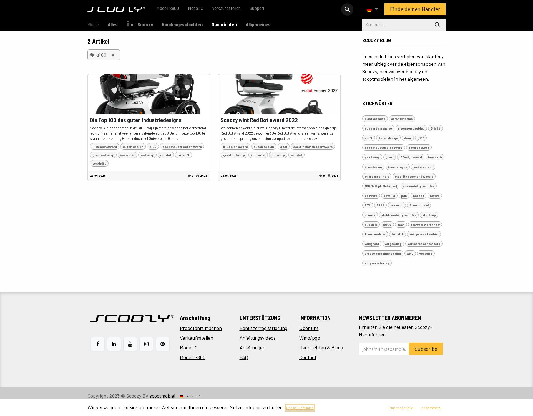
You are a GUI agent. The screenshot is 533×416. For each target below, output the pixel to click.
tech (401, 224)
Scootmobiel (419, 205)
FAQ (244, 357)
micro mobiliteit (377, 176)
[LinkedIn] (114, 344)
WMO (410, 253)
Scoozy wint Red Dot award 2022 (259, 120)
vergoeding (393, 244)
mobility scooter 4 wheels (414, 176)
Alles (113, 24)
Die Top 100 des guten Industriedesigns (136, 120)
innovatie (127, 155)
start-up (429, 215)
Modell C (189, 347)
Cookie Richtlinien (300, 408)
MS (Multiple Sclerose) (381, 186)
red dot (166, 155)
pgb (404, 196)
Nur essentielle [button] (401, 408)
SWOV (387, 224)
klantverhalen (375, 118)
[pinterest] (162, 344)
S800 (380, 205)
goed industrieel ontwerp (182, 146)
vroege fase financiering (383, 253)
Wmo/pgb (309, 338)
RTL (368, 205)
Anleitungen (252, 347)
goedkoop (372, 157)
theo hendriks (375, 234)
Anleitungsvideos (258, 338)
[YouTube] (130, 344)
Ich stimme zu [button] (431, 408)
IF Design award (104, 146)
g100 (152, 146)
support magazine (378, 128)
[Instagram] (146, 344)
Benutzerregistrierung (263, 328)
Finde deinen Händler (415, 9)
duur (407, 138)
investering (373, 167)
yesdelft (99, 163)
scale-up (396, 205)
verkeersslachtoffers (424, 244)
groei (389, 157)
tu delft (183, 155)
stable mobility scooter (398, 215)
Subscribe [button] (425, 349)
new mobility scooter (418, 186)
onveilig (389, 196)
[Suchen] (437, 25)
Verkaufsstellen (196, 338)
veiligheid (372, 244)
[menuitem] (167, 9)
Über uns (309, 328)
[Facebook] (97, 344)
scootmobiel (162, 396)
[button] (347, 9)
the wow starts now (425, 224)
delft (369, 138)
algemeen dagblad (411, 128)
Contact (307, 357)
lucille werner (423, 167)
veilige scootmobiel (423, 234)
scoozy (370, 215)
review (434, 196)
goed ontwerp (103, 155)
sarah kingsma (402, 118)
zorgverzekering (377, 263)
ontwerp (147, 155)
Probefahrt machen (201, 328)
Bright (435, 128)
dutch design (133, 146)
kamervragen (397, 167)
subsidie (371, 224)
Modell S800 (192, 357)
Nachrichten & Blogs (321, 347)
